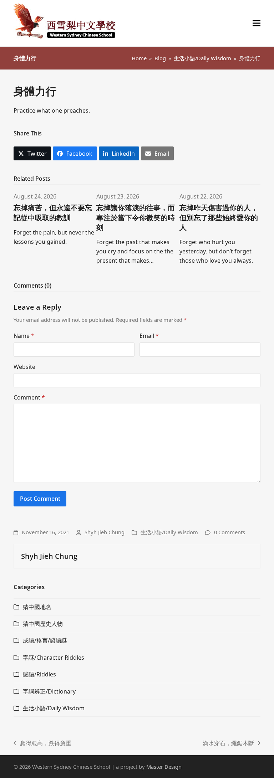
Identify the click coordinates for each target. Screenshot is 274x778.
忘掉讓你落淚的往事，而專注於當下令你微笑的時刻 (135, 217)
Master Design (164, 766)
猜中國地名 (37, 607)
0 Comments (229, 532)
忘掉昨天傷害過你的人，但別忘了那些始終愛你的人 (218, 217)
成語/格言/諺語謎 (45, 640)
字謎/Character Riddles (53, 657)
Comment (29, 397)
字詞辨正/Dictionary (49, 691)
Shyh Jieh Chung (105, 532)
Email (149, 336)
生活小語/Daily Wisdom (169, 532)
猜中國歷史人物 (43, 624)
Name (24, 336)
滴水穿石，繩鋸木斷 (228, 743)
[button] (256, 23)
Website (24, 367)
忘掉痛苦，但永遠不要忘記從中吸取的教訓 (53, 212)
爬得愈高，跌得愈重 (42, 743)
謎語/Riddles (39, 674)
